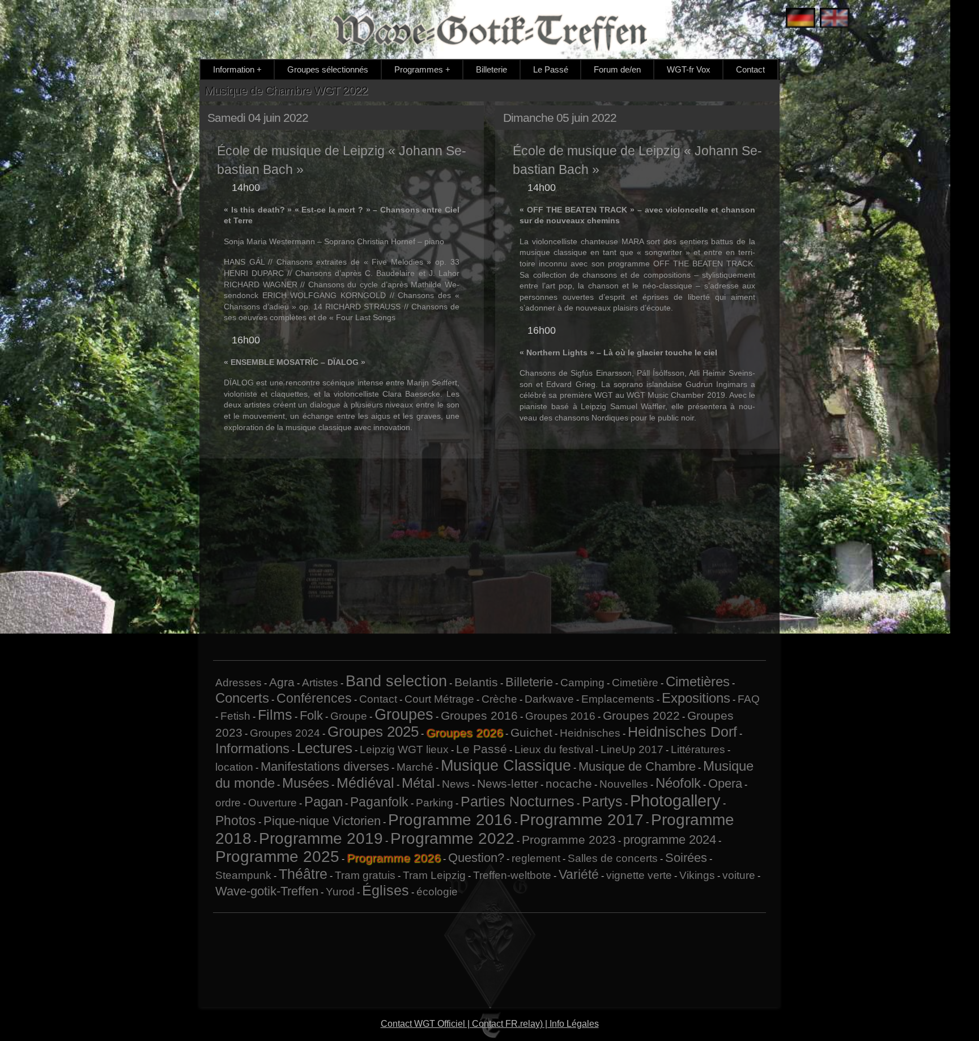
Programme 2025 (277, 856)
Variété (579, 874)
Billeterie (491, 69)
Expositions (696, 698)
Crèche (499, 699)
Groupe (348, 716)
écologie (437, 892)
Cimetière (635, 683)
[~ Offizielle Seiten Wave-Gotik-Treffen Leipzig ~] (798, 19)
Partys (602, 801)
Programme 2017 (582, 819)
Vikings (697, 875)
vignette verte (639, 875)
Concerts (242, 698)
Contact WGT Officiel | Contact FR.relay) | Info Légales (490, 1024)
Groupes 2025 (373, 732)
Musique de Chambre (637, 766)
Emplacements (617, 699)
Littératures (698, 749)
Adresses (238, 683)
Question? (476, 858)
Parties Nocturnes (517, 801)
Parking (434, 803)
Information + (237, 69)
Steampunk (243, 875)
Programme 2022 (452, 838)
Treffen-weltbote (512, 875)
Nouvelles (623, 784)
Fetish (235, 716)
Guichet (531, 732)
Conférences (314, 698)
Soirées (686, 858)
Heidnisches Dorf (682, 732)
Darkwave (549, 699)
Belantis (476, 682)
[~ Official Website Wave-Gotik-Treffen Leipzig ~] (832, 19)
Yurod (340, 892)
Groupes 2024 (285, 733)
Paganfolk (379, 801)
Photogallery (675, 800)
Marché (415, 767)
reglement (536, 858)
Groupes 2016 (479, 715)
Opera (725, 783)
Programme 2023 (569, 839)
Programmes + (422, 69)
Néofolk (678, 783)
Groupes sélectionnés (327, 69)
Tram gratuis (365, 875)
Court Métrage (439, 699)
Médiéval (365, 783)
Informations (252, 748)
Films (275, 715)
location (234, 767)
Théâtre (303, 874)
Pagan (323, 801)
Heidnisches (590, 733)
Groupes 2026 (464, 732)
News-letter (507, 783)
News (456, 784)
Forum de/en (617, 69)
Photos (235, 820)
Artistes (320, 683)
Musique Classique (506, 765)
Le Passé (550, 69)
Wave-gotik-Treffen (266, 891)
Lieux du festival (553, 749)
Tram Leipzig (434, 875)
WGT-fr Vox (688, 69)
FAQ (749, 699)
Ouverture (272, 803)
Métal (418, 783)
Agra (282, 682)
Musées (305, 783)
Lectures (324, 748)
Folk (311, 715)
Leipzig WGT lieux (404, 749)
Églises (385, 890)
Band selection (396, 681)
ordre (228, 803)
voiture (738, 875)
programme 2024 (669, 839)
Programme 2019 (321, 838)
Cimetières (698, 681)
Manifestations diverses (325, 766)
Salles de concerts (613, 858)
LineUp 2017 (632, 749)
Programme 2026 (394, 857)
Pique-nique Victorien (322, 821)
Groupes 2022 (641, 715)
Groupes (403, 714)
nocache (569, 783)
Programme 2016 (450, 819)
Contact (750, 69)
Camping (582, 683)
